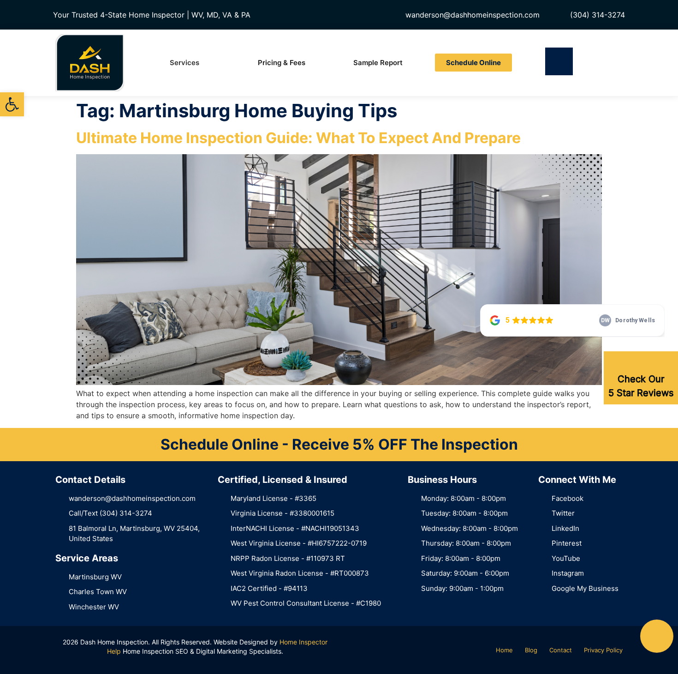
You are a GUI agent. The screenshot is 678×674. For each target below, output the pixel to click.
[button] (12, 104)
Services (184, 62)
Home (504, 650)
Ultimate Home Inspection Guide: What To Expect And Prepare (298, 138)
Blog (531, 650)
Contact (560, 650)
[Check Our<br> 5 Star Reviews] (641, 363)
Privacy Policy (603, 650)
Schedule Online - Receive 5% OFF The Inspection (339, 444)
